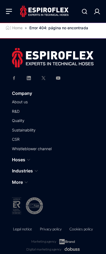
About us (20, 101)
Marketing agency (43, 241)
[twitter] (43, 78)
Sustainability (24, 130)
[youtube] (58, 78)
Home (17, 27)
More (17, 182)
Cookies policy (81, 229)
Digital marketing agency (43, 249)
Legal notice (22, 229)
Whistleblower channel (32, 148)
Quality (18, 120)
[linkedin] (29, 78)
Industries (22, 170)
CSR (16, 139)
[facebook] (14, 78)
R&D (16, 111)
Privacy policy (51, 229)
